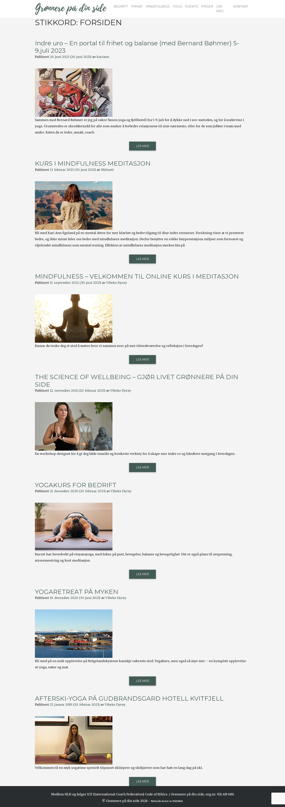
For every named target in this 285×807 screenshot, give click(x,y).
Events (191, 6)
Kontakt (241, 6)
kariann (103, 57)
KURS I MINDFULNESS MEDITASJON (93, 163)
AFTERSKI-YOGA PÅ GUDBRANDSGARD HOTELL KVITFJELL (129, 698)
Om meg (220, 9)
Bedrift (121, 6)
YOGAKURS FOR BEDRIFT (75, 485)
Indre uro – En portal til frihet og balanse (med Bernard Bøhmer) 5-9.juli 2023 (137, 46)
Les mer (142, 146)
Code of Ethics (156, 794)
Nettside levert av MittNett (167, 801)
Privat (137, 6)
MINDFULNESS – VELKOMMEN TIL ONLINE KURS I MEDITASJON (137, 276)
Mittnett (107, 170)
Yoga (177, 6)
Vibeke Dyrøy (116, 283)
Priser (207, 6)
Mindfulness (158, 6)
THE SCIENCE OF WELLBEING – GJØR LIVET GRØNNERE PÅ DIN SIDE (136, 380)
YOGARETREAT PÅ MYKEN (76, 591)
